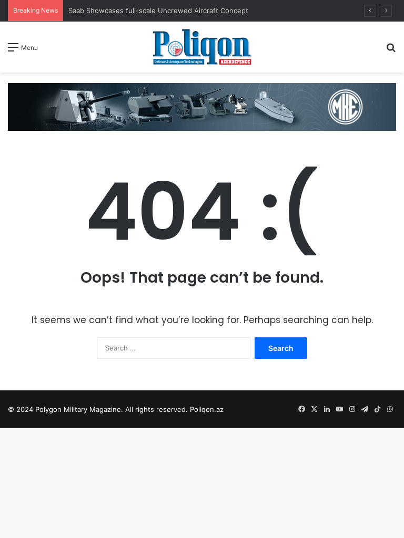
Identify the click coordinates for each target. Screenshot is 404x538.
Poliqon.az (207, 409)
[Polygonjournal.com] (202, 47)
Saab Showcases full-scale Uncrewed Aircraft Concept (158, 10)
